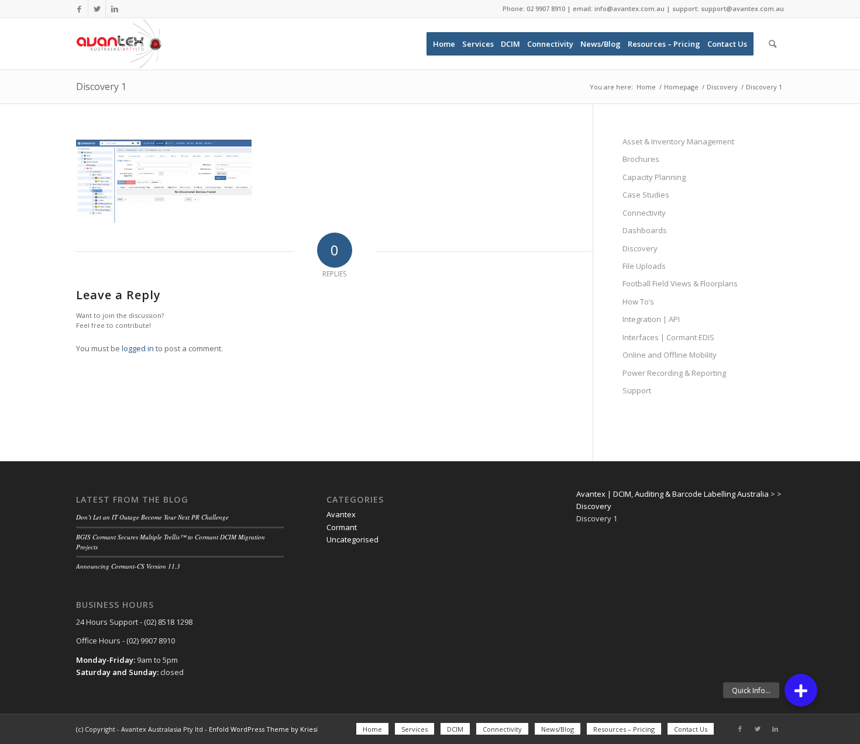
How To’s (638, 301)
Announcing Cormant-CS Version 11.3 (128, 566)
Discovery (640, 248)
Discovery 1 (101, 86)
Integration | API (651, 319)
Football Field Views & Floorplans (680, 283)
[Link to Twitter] (96, 9)
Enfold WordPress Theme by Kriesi (263, 729)
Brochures (640, 159)
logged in (138, 348)
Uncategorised (352, 539)
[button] (801, 690)
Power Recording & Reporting (674, 373)
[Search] (772, 44)
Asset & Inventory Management (678, 141)
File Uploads (644, 266)
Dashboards (644, 230)
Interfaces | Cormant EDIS (668, 337)
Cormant (341, 527)
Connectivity (644, 212)
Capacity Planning (654, 177)
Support (636, 390)
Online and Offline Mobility (669, 354)
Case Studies (645, 194)
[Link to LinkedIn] (114, 9)
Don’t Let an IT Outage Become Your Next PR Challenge (152, 517)
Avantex (341, 514)
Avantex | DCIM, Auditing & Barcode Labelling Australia (672, 494)
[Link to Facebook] (79, 9)
